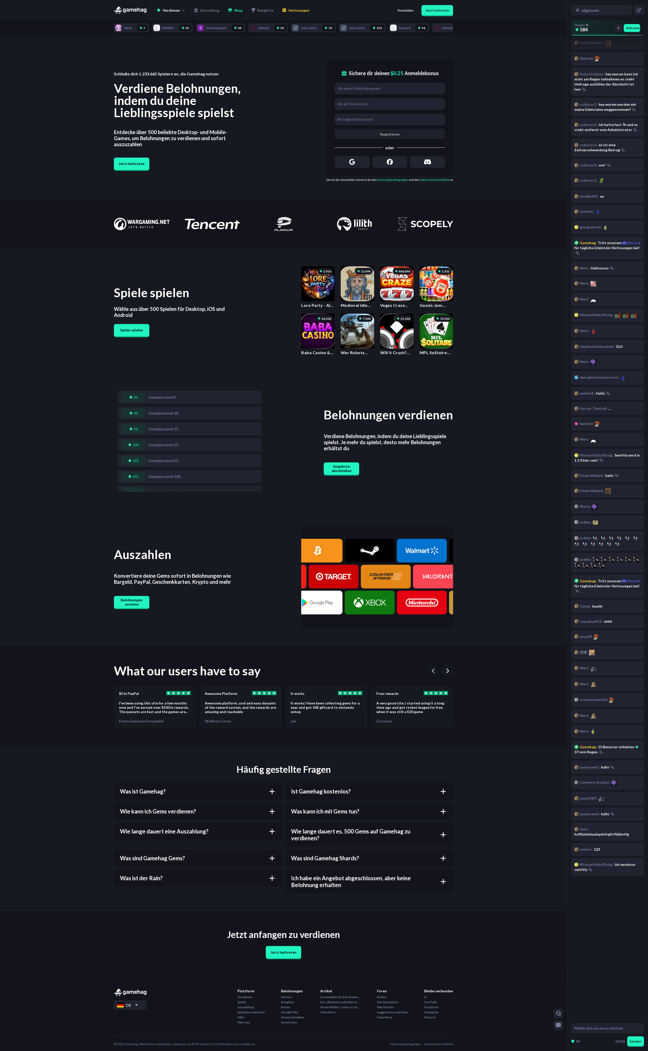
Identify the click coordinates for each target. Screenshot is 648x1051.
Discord (633, 581)
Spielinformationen (251, 1012)
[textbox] (602, 1028)
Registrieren (390, 134)
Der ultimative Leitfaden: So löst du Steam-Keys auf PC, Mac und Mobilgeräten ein (340, 1002)
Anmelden (405, 10)
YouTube (430, 1002)
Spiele (241, 1002)
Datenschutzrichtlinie (434, 180)
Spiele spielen (131, 330)
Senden (636, 1041)
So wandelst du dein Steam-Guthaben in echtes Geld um (340, 997)
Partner (286, 997)
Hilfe (240, 1017)
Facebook (431, 1007)
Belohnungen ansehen (132, 602)
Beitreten (633, 28)
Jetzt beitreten (437, 10)
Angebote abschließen (342, 468)
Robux (285, 1007)
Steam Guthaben (292, 1017)
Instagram (431, 1012)
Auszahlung (245, 1007)
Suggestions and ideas (392, 1012)
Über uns (243, 1022)
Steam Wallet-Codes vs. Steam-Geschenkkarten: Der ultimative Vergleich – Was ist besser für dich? (340, 1007)
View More (328, 1012)
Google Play (289, 1012)
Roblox (382, 997)
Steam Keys (289, 1022)
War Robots (385, 1007)
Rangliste (287, 1002)
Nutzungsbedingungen (392, 180)
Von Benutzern (387, 1002)
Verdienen (244, 997)
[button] (171, 10)
